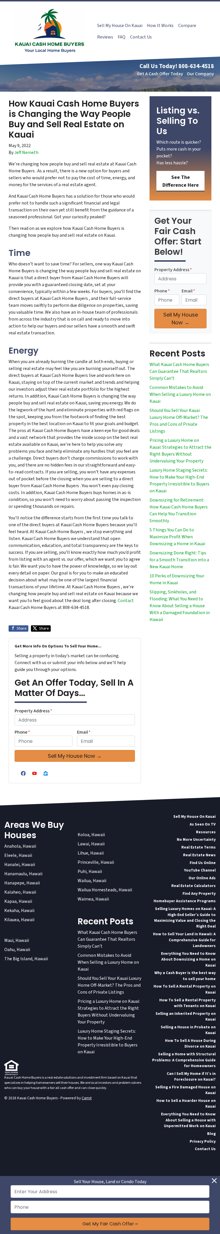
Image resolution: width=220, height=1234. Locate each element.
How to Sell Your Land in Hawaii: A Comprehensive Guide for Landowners (184, 939)
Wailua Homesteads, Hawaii (105, 890)
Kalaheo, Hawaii (20, 892)
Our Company (200, 74)
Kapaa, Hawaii (18, 901)
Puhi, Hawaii (90, 871)
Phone (22, 732)
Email (84, 732)
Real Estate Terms (198, 847)
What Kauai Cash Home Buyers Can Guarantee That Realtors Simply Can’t (179, 371)
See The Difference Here (180, 181)
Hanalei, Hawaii (19, 864)
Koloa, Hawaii (91, 835)
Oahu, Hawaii (17, 949)
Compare (187, 25)
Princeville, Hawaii (96, 862)
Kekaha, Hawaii (19, 910)
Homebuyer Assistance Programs (185, 901)
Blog (211, 1133)
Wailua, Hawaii (92, 881)
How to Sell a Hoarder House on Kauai (186, 1103)
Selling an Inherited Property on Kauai (186, 1016)
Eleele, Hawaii (18, 855)
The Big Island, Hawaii (26, 959)
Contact (126, 600)
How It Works (160, 25)
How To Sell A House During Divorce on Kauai (190, 1043)
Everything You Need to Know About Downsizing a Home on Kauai (188, 959)
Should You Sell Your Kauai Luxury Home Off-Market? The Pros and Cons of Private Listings (109, 985)
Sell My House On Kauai (119, 25)
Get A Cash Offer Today (160, 74)
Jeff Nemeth (26, 152)
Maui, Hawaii (16, 940)
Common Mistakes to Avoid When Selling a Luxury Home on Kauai (180, 394)
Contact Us (141, 37)
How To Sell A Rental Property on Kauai (185, 989)
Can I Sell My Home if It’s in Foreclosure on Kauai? (191, 1076)
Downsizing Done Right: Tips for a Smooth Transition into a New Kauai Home (179, 560)
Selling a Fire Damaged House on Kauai (185, 1090)
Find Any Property (199, 893)
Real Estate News (199, 855)
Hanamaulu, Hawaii (23, 874)
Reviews (105, 37)
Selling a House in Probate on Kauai (188, 1030)
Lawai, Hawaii (91, 844)
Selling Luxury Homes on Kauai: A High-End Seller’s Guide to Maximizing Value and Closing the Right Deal (185, 917)
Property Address (33, 711)
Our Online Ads (202, 878)
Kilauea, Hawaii (19, 920)
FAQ (121, 37)
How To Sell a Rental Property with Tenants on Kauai (187, 1003)
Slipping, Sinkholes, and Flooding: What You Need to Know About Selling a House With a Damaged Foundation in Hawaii (180, 606)
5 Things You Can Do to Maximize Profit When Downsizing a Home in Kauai (177, 537)
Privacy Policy (203, 1141)
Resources (206, 832)
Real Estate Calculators (193, 885)
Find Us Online (203, 862)
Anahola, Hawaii (20, 846)
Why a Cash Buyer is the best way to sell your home (185, 975)
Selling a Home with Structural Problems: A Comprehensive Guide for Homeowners (184, 1060)
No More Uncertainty (196, 839)
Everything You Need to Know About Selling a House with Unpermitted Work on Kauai (188, 1120)
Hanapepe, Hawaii (22, 883)
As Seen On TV (203, 824)
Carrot (87, 1098)
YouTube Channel (200, 870)
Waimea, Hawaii (93, 899)
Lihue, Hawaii (91, 853)
